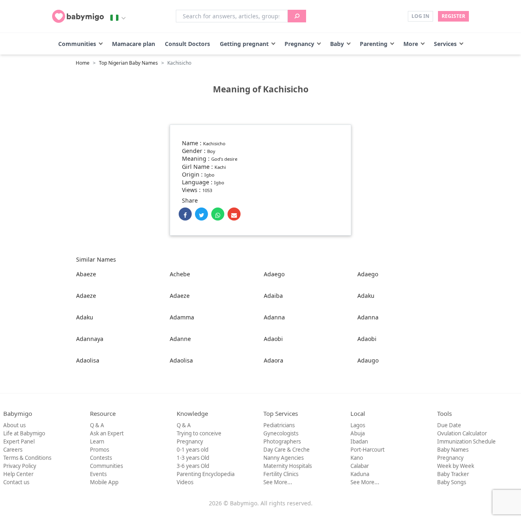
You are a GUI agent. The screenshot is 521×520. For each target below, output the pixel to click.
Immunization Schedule (466, 441)
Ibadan (359, 441)
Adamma (182, 317)
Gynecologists (280, 433)
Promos (99, 449)
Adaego (274, 274)
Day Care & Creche (286, 449)
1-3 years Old (193, 457)
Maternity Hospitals (287, 466)
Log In (420, 16)
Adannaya (89, 339)
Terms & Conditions (27, 457)
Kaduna (359, 474)
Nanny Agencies (283, 457)
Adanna (274, 317)
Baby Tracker (453, 474)
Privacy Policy (19, 466)
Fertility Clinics (280, 474)
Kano (356, 457)
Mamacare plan (133, 44)
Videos (185, 482)
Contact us (16, 482)
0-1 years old (192, 449)
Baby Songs (451, 482)
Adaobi (273, 339)
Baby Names (452, 449)
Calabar (359, 466)
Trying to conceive (199, 433)
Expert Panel (19, 441)
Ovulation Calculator (462, 433)
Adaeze (86, 295)
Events (98, 474)
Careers (12, 449)
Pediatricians (279, 425)
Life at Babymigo (24, 433)
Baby (337, 44)
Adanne (180, 339)
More (410, 44)
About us (14, 425)
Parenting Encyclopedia (205, 474)
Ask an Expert (107, 433)
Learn (97, 441)
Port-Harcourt (367, 449)
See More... (277, 482)
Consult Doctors (187, 44)
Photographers (282, 441)
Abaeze (86, 274)
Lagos (357, 425)
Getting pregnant (244, 44)
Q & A (97, 425)
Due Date (449, 425)
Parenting (373, 44)
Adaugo (368, 360)
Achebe (180, 274)
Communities (77, 44)
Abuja (357, 433)
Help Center (18, 474)
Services (445, 44)
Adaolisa (87, 360)
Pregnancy (299, 44)
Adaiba (273, 295)
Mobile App (104, 482)
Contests (101, 457)
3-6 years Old (193, 466)
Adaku (365, 295)
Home (83, 62)
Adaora (273, 360)
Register (453, 16)
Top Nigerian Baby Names (128, 62)
